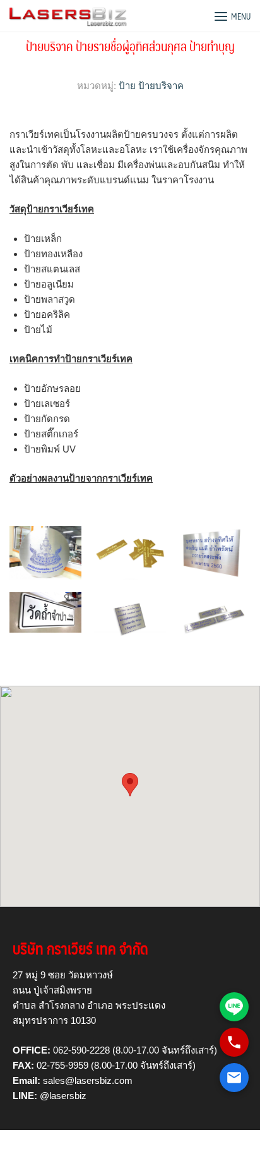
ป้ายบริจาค (161, 85)
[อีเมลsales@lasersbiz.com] (234, 1077)
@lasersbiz (63, 1095)
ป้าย (127, 85)
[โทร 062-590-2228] (234, 1042)
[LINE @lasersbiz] (234, 1006)
